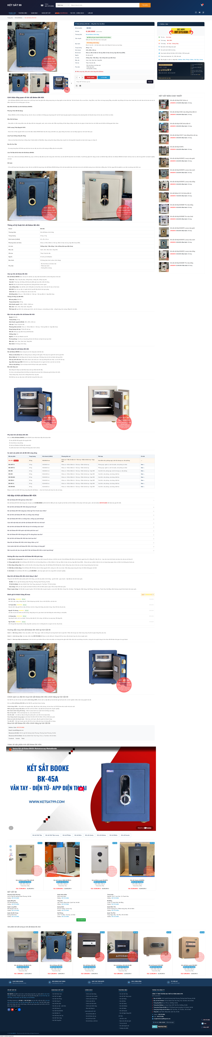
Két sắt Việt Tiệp (37, 835)
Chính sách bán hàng (91, 994)
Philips (188, 59)
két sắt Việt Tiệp (43, 995)
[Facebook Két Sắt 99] (8, 1009)
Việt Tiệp (196, 59)
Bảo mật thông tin (90, 1008)
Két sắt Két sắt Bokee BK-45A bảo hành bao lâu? (22, 538)
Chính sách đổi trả (90, 1001)
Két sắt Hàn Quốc (57, 1003)
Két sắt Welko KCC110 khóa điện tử (180, 193)
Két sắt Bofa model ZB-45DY (89, 965)
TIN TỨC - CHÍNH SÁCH (77, 13)
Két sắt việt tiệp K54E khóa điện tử (180, 123)
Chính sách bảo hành (91, 1003)
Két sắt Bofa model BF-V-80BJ (62, 880)
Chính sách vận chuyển (91, 996)
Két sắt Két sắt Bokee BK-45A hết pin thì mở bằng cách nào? (25, 526)
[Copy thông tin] (76, 85)
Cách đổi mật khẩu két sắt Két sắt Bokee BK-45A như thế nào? (26, 522)
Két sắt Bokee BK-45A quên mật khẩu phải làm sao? (22, 530)
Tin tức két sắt (123, 1023)
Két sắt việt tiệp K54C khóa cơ (179, 100)
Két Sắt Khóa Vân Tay (58, 1015)
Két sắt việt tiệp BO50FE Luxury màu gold (182, 158)
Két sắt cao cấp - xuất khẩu (59, 1006)
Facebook (11, 738)
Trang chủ (12, 13)
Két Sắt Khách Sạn (57, 994)
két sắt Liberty (23, 997)
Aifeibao (180, 59)
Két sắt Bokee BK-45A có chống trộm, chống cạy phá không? (25, 518)
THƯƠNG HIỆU (22, 13)
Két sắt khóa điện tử (91, 1013)
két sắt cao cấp (34, 1002)
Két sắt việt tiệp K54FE (177, 146)
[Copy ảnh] (80, 85)
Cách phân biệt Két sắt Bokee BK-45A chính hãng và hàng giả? (26, 546)
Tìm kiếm (145, 5)
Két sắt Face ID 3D (90, 1018)
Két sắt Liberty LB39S (156, 965)
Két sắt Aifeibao (101, 835)
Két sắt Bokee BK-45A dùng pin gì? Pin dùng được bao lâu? (25, 534)
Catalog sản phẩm (124, 1028)
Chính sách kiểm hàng (91, 1006)
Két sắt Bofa (78, 835)
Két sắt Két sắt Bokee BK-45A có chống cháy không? (23, 514)
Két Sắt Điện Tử (56, 1013)
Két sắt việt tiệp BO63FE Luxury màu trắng (182, 251)
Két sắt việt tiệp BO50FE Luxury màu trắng (182, 181)
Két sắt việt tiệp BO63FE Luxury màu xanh (182, 239)
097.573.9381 (103, 503)
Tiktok (22, 738)
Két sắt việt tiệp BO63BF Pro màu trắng (181, 263)
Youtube (17, 738)
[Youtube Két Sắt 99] (12, 1009)
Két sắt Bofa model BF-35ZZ (189, 965)
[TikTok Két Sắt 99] (15, 1009)
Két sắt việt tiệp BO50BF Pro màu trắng (181, 205)
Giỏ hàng (10, 887)
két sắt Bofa (16, 997)
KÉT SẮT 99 (14, 5)
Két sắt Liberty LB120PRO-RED (100, 880)
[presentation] (7, 83)
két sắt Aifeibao (31, 997)
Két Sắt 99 (13, 1033)
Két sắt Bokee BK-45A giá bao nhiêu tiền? (19, 500)
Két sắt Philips (67, 835)
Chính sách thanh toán (91, 998)
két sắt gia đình (14, 1002)
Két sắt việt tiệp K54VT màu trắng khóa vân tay (184, 135)
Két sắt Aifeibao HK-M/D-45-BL (122, 965)
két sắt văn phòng (23, 1002)
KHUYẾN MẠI (64, 13)
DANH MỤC (34, 13)
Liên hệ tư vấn (123, 1018)
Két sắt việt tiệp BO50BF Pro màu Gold (181, 216)
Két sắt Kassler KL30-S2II (56, 965)
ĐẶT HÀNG (91, 77)
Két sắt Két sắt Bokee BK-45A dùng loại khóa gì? (21, 507)
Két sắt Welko (113, 835)
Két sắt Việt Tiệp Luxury (52, 835)
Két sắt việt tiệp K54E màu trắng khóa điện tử (137, 880)
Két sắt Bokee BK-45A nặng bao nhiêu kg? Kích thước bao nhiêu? (26, 511)
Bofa (184, 59)
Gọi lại (150, 81)
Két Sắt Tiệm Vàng (57, 1018)
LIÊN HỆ (90, 13)
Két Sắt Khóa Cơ (57, 1008)
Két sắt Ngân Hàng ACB (125, 1013)
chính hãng (92, 34)
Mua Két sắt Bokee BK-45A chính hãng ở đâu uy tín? (23, 542)
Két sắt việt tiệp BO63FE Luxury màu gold (182, 228)
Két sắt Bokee (18, 17)
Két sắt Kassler (125, 835)
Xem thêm (80, 920)
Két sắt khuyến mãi (124, 1025)
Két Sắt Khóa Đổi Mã (58, 1010)
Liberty (201, 59)
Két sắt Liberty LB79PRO (25, 880)
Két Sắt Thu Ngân (57, 996)
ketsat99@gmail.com (18, 730)
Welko (191, 59)
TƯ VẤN (104, 77)
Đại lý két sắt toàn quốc (125, 1021)
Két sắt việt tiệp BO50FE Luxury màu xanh (182, 170)
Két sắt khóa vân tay (91, 1016)
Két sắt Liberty (89, 835)
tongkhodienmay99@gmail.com (162, 1018)
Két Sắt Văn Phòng (57, 998)
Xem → (143, 464)
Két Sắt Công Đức (57, 1020)
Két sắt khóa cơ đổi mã (91, 1021)
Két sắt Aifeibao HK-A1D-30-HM (23, 965)
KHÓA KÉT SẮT (46, 13)
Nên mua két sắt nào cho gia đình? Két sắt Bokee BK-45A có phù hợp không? (30, 550)
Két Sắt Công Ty (56, 1001)
